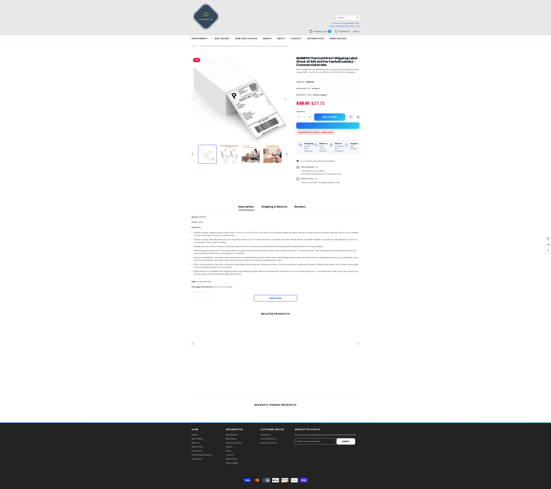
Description (246, 206)
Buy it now (327, 125)
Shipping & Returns (274, 206)
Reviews (299, 206)
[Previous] (194, 99)
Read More (275, 298)
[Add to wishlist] (350, 117)
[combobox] (345, 17)
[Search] (347, 17)
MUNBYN (310, 82)
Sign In (356, 31)
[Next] (285, 99)
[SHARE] (356, 117)
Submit (346, 441)
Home (194, 46)
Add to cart (329, 117)
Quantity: (300, 111)
